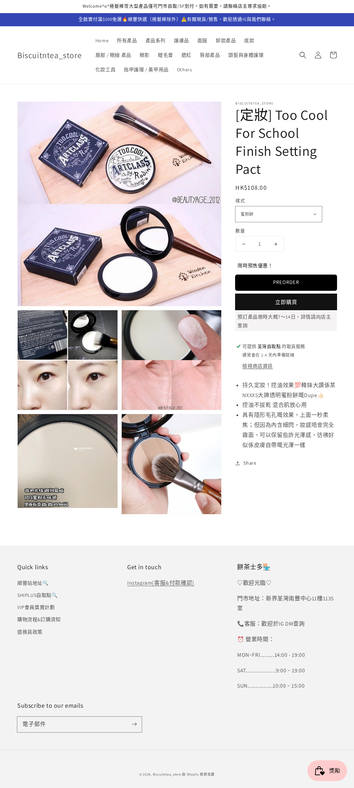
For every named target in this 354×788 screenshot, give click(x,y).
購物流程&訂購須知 (38, 619)
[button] (302, 55)
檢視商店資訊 (257, 366)
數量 (240, 231)
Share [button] (249, 463)
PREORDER (286, 282)
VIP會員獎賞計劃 (36, 607)
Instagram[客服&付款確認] (160, 582)
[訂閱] (134, 724)
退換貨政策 (30, 632)
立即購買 (286, 302)
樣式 (240, 201)
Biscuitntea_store (167, 774)
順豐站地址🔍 (33, 583)
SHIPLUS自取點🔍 (37, 595)
